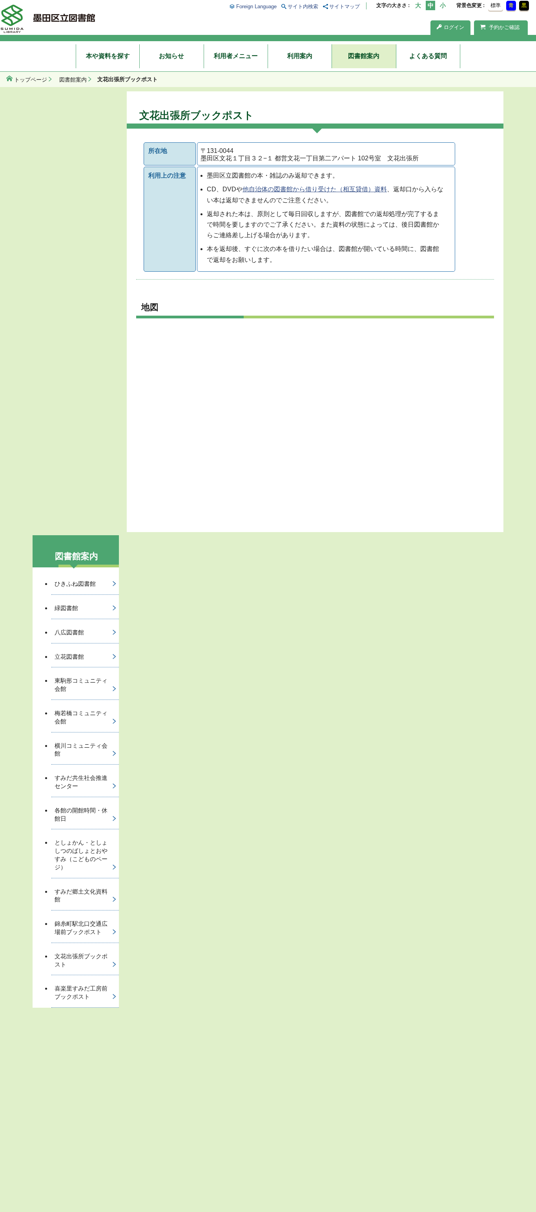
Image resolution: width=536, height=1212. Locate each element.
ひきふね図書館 (75, 583)
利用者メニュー (236, 56)
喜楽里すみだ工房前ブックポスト (81, 992)
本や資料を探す (108, 56)
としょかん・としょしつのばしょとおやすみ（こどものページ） (81, 854)
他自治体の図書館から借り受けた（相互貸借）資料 (314, 189)
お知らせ (171, 56)
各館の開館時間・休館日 (81, 814)
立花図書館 (69, 656)
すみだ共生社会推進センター (81, 781)
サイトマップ (344, 6)
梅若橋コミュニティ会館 (81, 717)
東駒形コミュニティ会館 (81, 684)
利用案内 (299, 56)
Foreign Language (256, 6)
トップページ (30, 79)
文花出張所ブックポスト (81, 960)
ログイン (454, 27)
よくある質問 (428, 56)
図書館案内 (363, 56)
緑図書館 (66, 608)
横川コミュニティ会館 (81, 749)
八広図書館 (69, 632)
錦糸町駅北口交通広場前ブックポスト (81, 927)
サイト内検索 (303, 6)
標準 (495, 5)
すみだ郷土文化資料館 (81, 895)
